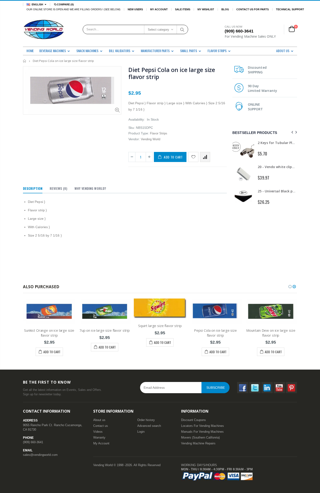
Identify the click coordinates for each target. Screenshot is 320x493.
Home (24, 60)
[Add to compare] (205, 157)
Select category (158, 29)
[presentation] (291, 132)
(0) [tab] (58, 188)
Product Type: (138, 133)
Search (182, 29)
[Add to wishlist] (193, 157)
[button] (290, 286)
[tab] (32, 188)
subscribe (215, 387)
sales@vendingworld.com (40, 455)
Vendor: (134, 139)
